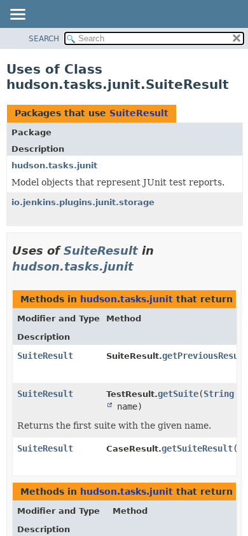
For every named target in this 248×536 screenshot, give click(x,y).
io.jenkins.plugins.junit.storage (83, 202)
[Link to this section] (142, 266)
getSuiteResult (197, 448)
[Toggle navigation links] (17, 15)
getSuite (178, 394)
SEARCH (44, 38)
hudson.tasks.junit (54, 165)
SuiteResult (139, 113)
